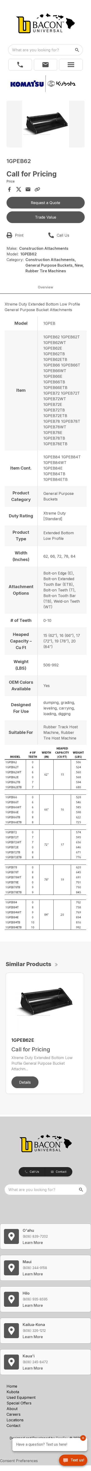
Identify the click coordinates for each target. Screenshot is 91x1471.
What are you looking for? (35, 50)
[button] (20, 65)
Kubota (13, 1391)
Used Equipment (21, 1397)
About (12, 1408)
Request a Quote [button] (45, 202)
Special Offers (19, 1403)
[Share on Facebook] (9, 189)
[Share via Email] (28, 189)
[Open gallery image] (46, 124)
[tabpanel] (46, 125)
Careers (14, 1414)
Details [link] (25, 1082)
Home (12, 1386)
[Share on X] (18, 189)
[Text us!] (73, 1461)
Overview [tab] (45, 287)
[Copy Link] (37, 189)
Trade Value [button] (45, 217)
